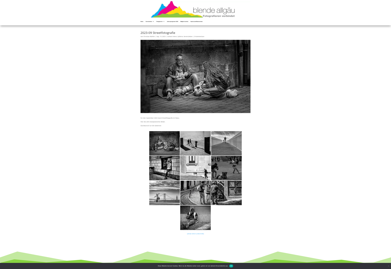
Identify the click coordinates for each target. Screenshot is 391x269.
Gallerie (180, 36)
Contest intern (172, 36)
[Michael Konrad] (164, 143)
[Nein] (388, 266)
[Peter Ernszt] (195, 143)
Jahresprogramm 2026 (172, 21)
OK (231, 266)
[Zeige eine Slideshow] (195, 234)
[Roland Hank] (195, 193)
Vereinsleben (149, 21)
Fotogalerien (159, 21)
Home (142, 21)
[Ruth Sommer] (164, 168)
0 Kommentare (199, 36)
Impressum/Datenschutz (197, 21)
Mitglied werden (184, 21)
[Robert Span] (226, 143)
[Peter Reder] (195, 168)
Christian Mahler (149, 36)
